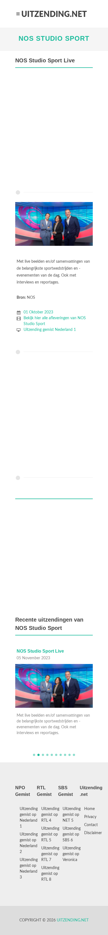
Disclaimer (93, 833)
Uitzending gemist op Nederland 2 (29, 843)
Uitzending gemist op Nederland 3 (29, 868)
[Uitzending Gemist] (54, 14)
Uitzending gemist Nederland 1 (50, 330)
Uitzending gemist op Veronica (72, 854)
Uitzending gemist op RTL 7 (50, 854)
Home (89, 809)
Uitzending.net (73, 920)
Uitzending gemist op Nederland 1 (29, 817)
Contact (91, 825)
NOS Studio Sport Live (40, 651)
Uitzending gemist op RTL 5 (50, 834)
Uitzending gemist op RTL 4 (50, 814)
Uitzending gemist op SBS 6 (72, 834)
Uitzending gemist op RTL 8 (50, 874)
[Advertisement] (54, 130)
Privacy (90, 817)
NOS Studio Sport (54, 38)
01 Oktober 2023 (38, 312)
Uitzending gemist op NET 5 (72, 814)
